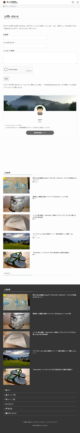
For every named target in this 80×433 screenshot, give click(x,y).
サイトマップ (52, 422)
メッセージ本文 (9, 51)
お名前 (6, 34)
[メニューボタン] (77, 2)
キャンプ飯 (11, 399)
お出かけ (10, 404)
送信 (6, 79)
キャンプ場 (11, 395)
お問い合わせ (11, 413)
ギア (9, 390)
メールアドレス (9, 42)
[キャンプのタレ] (11, 2)
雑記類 (9, 408)
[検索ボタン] (73, 2)
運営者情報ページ (40, 132)
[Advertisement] (40, 154)
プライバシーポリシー (40, 422)
